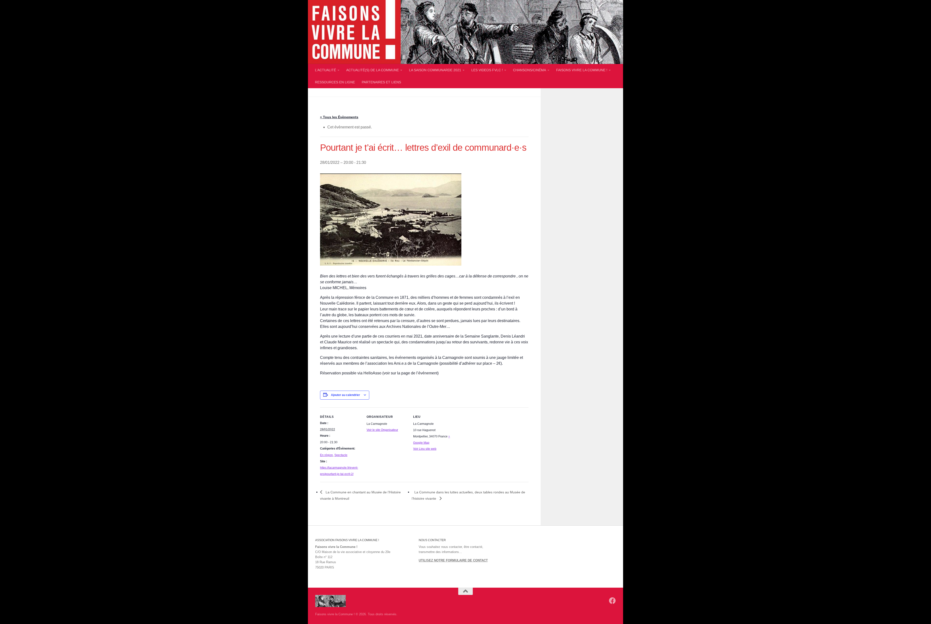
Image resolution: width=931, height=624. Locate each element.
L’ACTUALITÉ (325, 70)
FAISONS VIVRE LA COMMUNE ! (581, 70)
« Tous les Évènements (339, 117)
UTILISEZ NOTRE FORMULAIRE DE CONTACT (453, 560)
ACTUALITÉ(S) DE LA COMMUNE (372, 70)
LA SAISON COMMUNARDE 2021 (435, 70)
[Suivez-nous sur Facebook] (612, 600)
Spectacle (340, 455)
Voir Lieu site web (424, 448)
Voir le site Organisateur (382, 430)
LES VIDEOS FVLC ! (487, 70)
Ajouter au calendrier (345, 395)
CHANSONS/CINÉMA (529, 70)
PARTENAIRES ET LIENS (381, 82)
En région (326, 455)
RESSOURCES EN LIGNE (335, 82)
